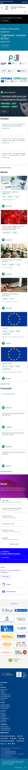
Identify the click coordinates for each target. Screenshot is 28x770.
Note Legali (21, 738)
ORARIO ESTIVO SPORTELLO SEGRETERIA (10, 193)
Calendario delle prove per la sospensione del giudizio (13, 98)
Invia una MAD (4, 738)
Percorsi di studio (4, 708)
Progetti (14, 232)
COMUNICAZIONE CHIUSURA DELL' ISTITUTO (12, 261)
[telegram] (12, 743)
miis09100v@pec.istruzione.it (9, 752)
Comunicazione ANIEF (8, 394)
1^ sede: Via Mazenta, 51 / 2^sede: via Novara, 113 (11, 748)
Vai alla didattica (5, 576)
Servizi (17, 196)
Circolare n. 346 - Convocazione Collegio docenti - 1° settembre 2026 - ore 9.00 (13, 154)
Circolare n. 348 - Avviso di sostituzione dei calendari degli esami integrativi (13, 125)
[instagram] (10, 743)
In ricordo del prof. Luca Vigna (10, 17)
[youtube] (8, 743)
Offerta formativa (4, 726)
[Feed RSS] (14, 743)
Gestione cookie (20, 741)
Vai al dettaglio (5, 20)
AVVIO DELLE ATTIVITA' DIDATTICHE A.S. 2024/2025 (14, 453)
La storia (2, 700)
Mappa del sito (4, 732)
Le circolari (2, 716)
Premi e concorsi (6, 232)
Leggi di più (4, 111)
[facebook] (7, 743)
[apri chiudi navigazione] (2, 8)
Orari (4, 196)
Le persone (3, 693)
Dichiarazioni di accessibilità (7, 741)
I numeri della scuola (5, 695)
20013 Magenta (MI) (5, 749)
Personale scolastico (5, 706)
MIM (1, 684)
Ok (25, 767)
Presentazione (3, 689)
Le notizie (2, 713)
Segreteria (10, 196)
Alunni (14, 103)
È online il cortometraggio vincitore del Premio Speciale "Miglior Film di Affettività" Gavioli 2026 (13, 228)
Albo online (3, 721)
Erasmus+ (5, 328)
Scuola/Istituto (5, 557)
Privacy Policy (13, 738)
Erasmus (5, 331)
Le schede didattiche (5, 728)
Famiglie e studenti (4, 705)
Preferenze (18, 767)
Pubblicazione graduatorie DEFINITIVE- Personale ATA (13, 414)
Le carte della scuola (5, 696)
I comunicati (3, 715)
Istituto (4, 264)
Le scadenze (3, 720)
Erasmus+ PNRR (7, 363)
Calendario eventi (4, 718)
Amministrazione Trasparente (7, 736)
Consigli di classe (5, 106)
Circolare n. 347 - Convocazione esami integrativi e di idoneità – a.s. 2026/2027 (13, 140)
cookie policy (10, 764)
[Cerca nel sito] (25, 12)
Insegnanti (14, 106)
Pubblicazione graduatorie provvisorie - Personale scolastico (13, 434)
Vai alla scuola (5, 45)
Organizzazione (4, 698)
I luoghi (2, 691)
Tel (1, 751)
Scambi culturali (6, 334)
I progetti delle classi (5, 730)
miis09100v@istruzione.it (10, 751)
